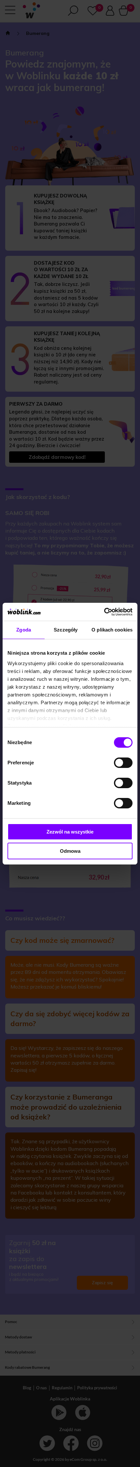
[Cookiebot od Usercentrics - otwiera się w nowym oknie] (104, 612)
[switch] (123, 762)
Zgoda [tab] (23, 629)
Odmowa (70, 851)
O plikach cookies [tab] (112, 629)
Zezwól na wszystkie (70, 832)
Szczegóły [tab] (65, 629)
